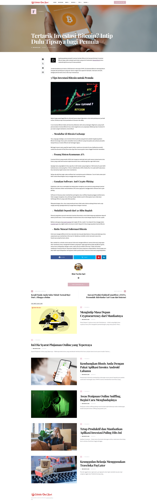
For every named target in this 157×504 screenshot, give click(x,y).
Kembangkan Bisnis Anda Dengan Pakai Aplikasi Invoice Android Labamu (102, 367)
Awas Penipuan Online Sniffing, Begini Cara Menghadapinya (100, 398)
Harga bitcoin (96, 60)
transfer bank (54, 224)
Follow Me (119, 2)
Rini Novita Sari (36, 47)
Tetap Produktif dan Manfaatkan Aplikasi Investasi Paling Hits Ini (101, 430)
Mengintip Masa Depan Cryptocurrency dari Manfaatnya (101, 314)
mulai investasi (67, 222)
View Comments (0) (77, 284)
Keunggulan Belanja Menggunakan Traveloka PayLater (102, 463)
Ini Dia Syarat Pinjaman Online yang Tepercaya (61, 345)
